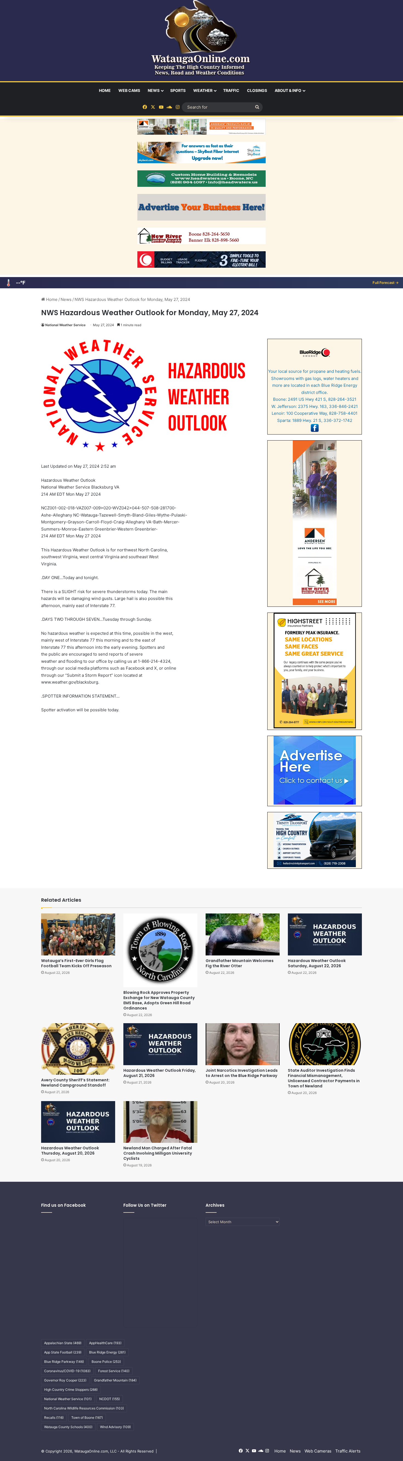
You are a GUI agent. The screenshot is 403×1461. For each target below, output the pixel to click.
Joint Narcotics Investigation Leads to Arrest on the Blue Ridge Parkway (242, 1073)
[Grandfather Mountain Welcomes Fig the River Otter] (243, 934)
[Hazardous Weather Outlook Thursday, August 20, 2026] (78, 1122)
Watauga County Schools (68, 1427)
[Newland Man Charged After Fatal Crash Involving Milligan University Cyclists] (160, 1122)
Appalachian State (62, 1343)
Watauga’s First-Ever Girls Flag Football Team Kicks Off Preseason (76, 963)
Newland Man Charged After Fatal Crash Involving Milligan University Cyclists (157, 1153)
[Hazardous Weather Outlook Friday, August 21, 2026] (160, 1044)
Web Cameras (318, 1451)
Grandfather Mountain (115, 1380)
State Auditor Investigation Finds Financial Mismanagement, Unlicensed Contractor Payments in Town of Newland (324, 1078)
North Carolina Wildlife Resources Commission (84, 1408)
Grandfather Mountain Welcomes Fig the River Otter (240, 963)
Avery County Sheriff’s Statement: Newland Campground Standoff (75, 1082)
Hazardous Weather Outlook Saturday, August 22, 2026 (317, 963)
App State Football (62, 1352)
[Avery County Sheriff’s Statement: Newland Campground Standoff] (78, 1048)
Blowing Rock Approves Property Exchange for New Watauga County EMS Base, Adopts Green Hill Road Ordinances (159, 1000)
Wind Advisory (115, 1427)
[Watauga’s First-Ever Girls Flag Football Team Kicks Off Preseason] (78, 934)
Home (105, 90)
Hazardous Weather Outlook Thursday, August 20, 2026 (70, 1150)
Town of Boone (87, 1417)
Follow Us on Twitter (144, 1205)
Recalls (54, 1417)
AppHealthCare (105, 1343)
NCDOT (109, 1399)
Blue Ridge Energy (107, 1352)
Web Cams (129, 90)
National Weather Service (65, 325)
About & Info (288, 90)
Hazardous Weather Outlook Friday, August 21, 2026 (159, 1073)
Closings (257, 90)
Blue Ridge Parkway (64, 1362)
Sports (178, 90)
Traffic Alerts (348, 1451)
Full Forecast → (386, 282)
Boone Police (106, 1362)
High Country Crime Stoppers (71, 1389)
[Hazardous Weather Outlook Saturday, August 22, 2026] (325, 934)
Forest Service (113, 1371)
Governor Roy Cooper (65, 1380)
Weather (202, 90)
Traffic (231, 90)
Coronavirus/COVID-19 (67, 1371)
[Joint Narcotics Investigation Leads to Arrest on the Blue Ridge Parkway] (243, 1044)
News (154, 90)
